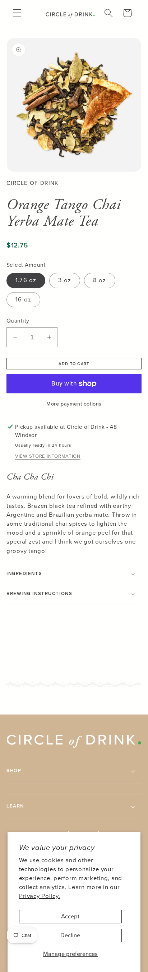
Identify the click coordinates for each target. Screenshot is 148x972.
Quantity (17, 321)
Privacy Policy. (39, 896)
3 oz (64, 280)
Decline (70, 935)
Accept (70, 916)
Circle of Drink (32, 183)
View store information (47, 456)
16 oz (23, 299)
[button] (17, 13)
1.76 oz (25, 280)
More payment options (74, 403)
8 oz (99, 280)
